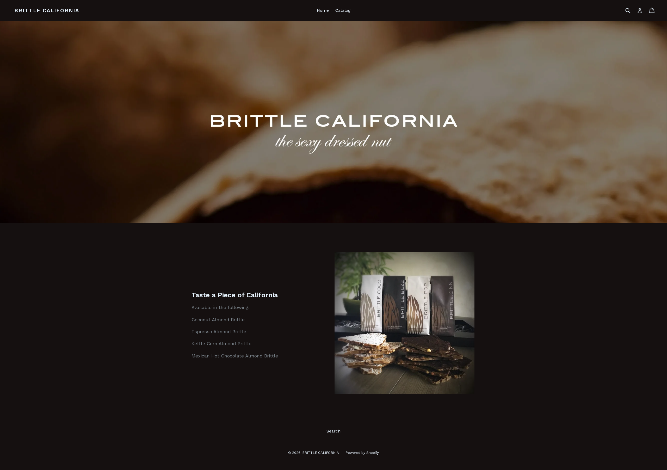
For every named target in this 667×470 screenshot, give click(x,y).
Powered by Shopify (362, 453)
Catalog (342, 10)
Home (323, 10)
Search (333, 431)
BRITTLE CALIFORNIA (46, 10)
